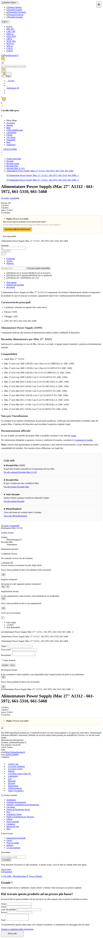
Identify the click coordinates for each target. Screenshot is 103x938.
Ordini (9, 840)
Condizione (6, 554)
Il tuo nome (6, 649)
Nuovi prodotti (12, 821)
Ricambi (11, 783)
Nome (3, 904)
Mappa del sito (12, 826)
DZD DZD (11, 36)
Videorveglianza (15, 788)
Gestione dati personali (16, 802)
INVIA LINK (12, 934)
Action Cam (13, 764)
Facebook (10, 258)
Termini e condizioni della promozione (17, 929)
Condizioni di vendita (83, 440)
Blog (8, 829)
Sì (8, 587)
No (3, 587)
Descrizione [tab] (11, 282)
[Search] (3, 70)
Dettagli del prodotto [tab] (15, 285)
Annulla (5, 665)
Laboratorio (13, 776)
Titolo (4, 646)
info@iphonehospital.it (15, 752)
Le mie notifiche (13, 848)
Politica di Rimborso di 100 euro (20, 817)
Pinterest (10, 263)
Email (3, 907)
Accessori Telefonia (16, 766)
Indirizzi (9, 845)
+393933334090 (11, 754)
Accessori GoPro (15, 769)
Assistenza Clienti (14, 814)
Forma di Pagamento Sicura (18, 809)
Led (9, 778)
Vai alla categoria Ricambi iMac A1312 (20, 472)
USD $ (9, 48)
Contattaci (10, 824)
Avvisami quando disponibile (38, 268)
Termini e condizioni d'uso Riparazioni (22, 804)
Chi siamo (10, 807)
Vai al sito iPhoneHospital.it (15, 516)
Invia (12, 665)
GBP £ (9, 39)
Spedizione (11, 800)
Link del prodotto (8, 909)
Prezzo (4, 912)
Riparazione (13, 786)
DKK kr (10, 34)
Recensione (6, 655)
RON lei (10, 43)
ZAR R (9, 51)
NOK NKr (11, 41)
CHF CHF (11, 31)
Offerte (9, 819)
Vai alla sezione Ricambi (14, 501)
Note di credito (12, 843)
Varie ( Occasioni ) (16, 790)
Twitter (9, 261)
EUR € (9, 26)
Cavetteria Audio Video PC (19, 774)
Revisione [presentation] (10, 287)
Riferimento (6, 528)
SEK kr (9, 46)
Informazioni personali (15, 838)
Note (3, 920)
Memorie (12, 781)
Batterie (11, 771)
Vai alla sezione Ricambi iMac (16, 487)
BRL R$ (10, 29)
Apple (73, 435)
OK (3, 575)
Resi (8, 812)
